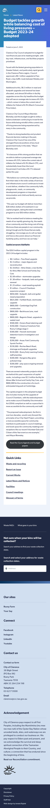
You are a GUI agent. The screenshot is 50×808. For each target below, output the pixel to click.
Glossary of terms (14, 498)
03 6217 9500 (11, 691)
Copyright (7, 789)
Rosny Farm (9, 607)
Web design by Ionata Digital (15, 804)
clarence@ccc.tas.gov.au (15, 699)
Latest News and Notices (18, 481)
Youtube (8, 644)
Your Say (8, 611)
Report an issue (13, 470)
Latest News (18, 15)
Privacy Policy (9, 796)
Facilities (10, 487)
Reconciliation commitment (26, 760)
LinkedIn (8, 639)
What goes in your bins (27, 525)
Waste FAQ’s (9, 525)
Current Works (13, 475)
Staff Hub (7, 800)
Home (6, 15)
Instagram (8, 635)
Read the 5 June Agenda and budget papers (25, 444)
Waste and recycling (16, 464)
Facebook (8, 630)
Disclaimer (8, 792)
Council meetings (14, 492)
